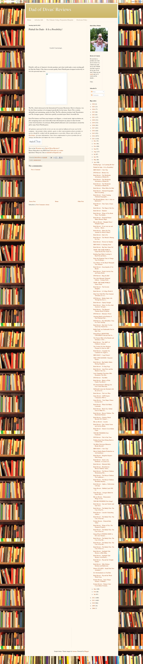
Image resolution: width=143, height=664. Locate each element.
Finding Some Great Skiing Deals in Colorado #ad (103, 441)
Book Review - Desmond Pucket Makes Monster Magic (102, 218)
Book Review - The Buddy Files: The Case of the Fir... (103, 509)
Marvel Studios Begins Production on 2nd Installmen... (103, 452)
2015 (93, 133)
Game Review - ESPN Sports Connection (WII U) (101, 396)
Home (29, 20)
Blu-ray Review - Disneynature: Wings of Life (102, 497)
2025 (93, 107)
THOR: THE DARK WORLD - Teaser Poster (102, 283)
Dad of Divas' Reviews (50, 9)
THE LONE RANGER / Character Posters (103, 358)
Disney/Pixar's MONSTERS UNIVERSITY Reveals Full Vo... (103, 334)
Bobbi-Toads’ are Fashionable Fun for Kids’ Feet (103, 330)
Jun (95, 157)
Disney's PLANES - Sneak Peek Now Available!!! (103, 569)
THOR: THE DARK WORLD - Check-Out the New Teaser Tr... (102, 250)
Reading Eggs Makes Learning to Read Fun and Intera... (102, 255)
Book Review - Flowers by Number (103, 242)
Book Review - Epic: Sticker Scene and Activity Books (103, 425)
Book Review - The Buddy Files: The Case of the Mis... (103, 539)
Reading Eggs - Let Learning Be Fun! (103, 165)
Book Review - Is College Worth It (103, 291)
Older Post (81, 201)
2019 (93, 123)
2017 (93, 128)
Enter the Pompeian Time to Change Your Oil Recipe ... (103, 259)
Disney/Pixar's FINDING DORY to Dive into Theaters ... (103, 535)
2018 (93, 125)
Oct (95, 146)
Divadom (38, 148)
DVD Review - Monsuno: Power (102, 314)
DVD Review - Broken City (101, 173)
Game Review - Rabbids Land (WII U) (103, 489)
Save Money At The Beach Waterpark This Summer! (103, 263)
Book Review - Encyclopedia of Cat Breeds (103, 268)
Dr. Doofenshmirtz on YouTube (102, 573)
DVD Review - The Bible (100, 378)
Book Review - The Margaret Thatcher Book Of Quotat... (101, 310)
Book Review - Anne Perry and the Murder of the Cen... (103, 370)
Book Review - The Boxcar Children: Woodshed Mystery (103, 480)
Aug (95, 152)
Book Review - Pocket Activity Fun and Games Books (103, 272)
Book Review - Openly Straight (102, 302)
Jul (95, 154)
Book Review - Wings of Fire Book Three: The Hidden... (103, 214)
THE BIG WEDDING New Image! (103, 501)
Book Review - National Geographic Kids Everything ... (103, 191)
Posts (94, 92)
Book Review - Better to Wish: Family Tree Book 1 (101, 381)
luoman (75, 651)
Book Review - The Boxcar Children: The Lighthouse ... (103, 476)
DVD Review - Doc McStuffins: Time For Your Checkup (103, 321)
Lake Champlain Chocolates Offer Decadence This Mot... (102, 374)
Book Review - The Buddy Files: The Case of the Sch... (103, 517)
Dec (95, 141)
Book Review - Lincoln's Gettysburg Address (103, 513)
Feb (95, 592)
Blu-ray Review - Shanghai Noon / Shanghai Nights (103, 223)
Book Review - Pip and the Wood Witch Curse (102, 576)
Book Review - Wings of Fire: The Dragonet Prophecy (103, 526)
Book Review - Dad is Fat (100, 235)
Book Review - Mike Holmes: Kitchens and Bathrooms (101, 565)
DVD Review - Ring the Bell (101, 276)
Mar (95, 589)
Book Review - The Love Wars (102, 393)
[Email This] (54, 158)
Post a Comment (35, 169)
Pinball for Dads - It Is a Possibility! (103, 167)
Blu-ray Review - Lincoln (100, 422)
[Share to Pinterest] (62, 158)
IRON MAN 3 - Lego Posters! (101, 355)
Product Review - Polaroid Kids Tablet (102, 522)
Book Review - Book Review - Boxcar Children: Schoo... (101, 467)
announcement (37, 160)
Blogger (86, 651)
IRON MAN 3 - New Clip (100, 170)
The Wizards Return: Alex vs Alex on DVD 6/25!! (103, 200)
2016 (93, 131)
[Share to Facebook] (60, 158)
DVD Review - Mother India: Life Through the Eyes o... (102, 299)
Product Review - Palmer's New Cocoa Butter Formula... (102, 585)
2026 (93, 104)
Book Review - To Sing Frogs (101, 366)
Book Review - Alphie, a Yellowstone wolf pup (103, 485)
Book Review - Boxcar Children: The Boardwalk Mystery (103, 414)
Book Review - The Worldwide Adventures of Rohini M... (102, 176)
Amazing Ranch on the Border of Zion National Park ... (102, 317)
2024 (93, 109)
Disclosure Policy (81, 20)
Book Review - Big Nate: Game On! (103, 247)
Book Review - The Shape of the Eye (103, 208)
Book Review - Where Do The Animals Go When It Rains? (101, 231)
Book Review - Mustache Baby (101, 464)
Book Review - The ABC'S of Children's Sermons (101, 343)
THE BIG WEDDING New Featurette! (101, 434)
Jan (95, 594)
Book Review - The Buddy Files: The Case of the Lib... (103, 530)
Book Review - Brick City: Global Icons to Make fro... (102, 409)
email (91, 74)
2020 (93, 120)
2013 (93, 139)
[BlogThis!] (56, 158)
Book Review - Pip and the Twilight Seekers (103, 560)
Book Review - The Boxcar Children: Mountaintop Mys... (103, 472)
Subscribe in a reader (56, 150)
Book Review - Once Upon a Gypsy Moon (103, 204)
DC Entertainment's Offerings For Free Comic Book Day (102, 385)
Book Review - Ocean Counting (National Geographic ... (102, 196)
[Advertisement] (56, 185)
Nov (95, 144)
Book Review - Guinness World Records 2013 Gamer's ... (102, 418)
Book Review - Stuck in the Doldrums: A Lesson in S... (101, 460)
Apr (95, 162)
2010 (93, 603)
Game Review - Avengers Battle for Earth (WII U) (103, 493)
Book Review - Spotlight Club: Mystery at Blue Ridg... (102, 552)
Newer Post (32, 201)
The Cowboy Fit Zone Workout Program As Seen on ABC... (102, 347)
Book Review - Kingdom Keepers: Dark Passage (102, 456)
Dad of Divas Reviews (52, 148)
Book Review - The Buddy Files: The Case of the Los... (103, 548)
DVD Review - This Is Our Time (102, 437)
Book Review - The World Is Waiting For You (103, 238)
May (95, 160)
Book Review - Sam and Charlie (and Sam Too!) (103, 504)
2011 (93, 600)
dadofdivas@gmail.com (54, 152)
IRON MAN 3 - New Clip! (100, 448)
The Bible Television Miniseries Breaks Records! (102, 445)
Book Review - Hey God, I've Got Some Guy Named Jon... (102, 326)
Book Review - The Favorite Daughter (101, 287)
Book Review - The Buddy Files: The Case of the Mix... (103, 543)
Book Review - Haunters (100, 211)
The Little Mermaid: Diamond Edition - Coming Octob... (101, 279)
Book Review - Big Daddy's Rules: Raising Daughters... (103, 363)
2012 (93, 598)
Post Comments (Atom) (42, 205)
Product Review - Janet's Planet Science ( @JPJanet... (102, 580)
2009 (93, 606)
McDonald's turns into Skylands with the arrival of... (103, 390)
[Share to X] (58, 158)
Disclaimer (32, 135)
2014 (93, 136)
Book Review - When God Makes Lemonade (102, 405)
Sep (95, 149)
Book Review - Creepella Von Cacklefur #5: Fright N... (101, 351)
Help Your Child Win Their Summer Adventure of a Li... (103, 294)
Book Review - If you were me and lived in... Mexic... (103, 227)
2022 (93, 115)
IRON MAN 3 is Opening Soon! (102, 244)
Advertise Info (38, 20)
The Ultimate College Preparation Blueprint (59, 20)
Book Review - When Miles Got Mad (103, 188)
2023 (93, 112)
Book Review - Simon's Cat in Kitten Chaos (103, 429)
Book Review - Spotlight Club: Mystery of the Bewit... (102, 556)
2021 (93, 117)
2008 (93, 608)
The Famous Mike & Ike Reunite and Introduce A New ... (103, 338)
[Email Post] (51, 157)
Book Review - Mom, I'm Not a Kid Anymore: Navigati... (103, 306)
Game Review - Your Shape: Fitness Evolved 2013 (103, 401)
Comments (95, 95)
